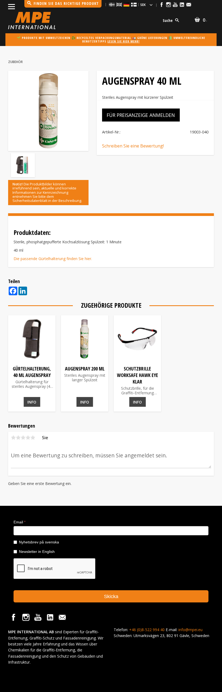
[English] (119, 4)
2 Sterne (18, 437)
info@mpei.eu (190, 629)
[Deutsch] (126, 4)
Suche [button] (167, 20)
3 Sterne (23, 437)
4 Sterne (27, 437)
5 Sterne (32, 437)
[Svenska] (112, 4)
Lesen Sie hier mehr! (123, 41)
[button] (11, 5)
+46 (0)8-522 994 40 (147, 629)
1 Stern (13, 437)
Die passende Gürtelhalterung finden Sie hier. (53, 258)
